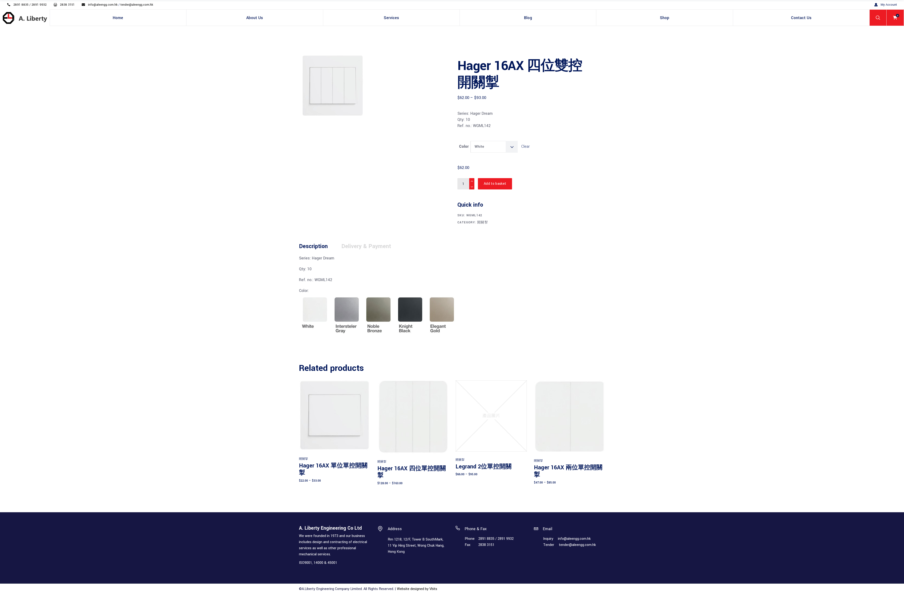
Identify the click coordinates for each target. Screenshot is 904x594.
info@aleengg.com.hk (574, 538)
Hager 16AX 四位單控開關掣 (411, 472)
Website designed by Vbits (417, 588)
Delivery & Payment (366, 246)
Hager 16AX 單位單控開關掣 (333, 469)
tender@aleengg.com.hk (577, 545)
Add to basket (495, 183)
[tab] (319, 246)
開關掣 (482, 222)
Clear (525, 146)
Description (313, 246)
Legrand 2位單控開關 (484, 467)
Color (464, 146)
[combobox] (494, 147)
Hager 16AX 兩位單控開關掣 (568, 471)
